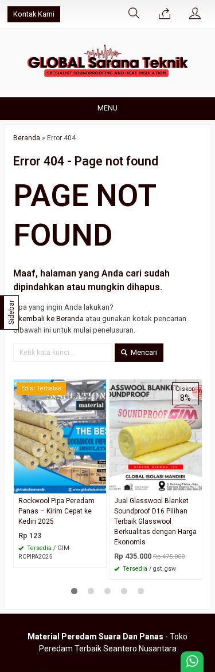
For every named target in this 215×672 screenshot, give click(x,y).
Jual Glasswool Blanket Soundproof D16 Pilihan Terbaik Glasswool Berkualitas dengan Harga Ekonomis (155, 521)
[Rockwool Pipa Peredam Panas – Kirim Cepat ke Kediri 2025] (60, 436)
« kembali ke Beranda (48, 318)
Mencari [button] (143, 352)
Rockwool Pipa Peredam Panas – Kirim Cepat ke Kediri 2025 (56, 511)
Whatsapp (81, 555)
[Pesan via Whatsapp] (164, 14)
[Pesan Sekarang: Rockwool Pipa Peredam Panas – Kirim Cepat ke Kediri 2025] (99, 485)
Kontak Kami (33, 14)
